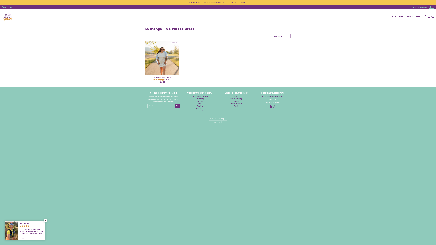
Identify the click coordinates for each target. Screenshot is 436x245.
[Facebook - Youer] (271, 106)
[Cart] (432, 16)
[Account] (429, 16)
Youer (219, 122)
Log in (414, 7)
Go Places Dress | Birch (162, 77)
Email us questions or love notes (272, 96)
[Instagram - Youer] (274, 106)
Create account (422, 7)
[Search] (426, 16)
